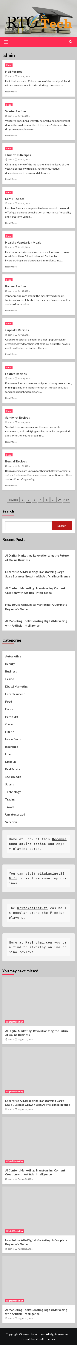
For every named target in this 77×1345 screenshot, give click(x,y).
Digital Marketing (16, 686)
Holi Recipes (13, 71)
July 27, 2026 (24, 116)
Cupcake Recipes (17, 330)
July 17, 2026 (24, 466)
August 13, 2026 (25, 1318)
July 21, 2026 (24, 335)
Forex (9, 709)
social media (13, 776)
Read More (11, 91)
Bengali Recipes (16, 461)
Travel (9, 807)
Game (9, 724)
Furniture (11, 716)
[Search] (70, 41)
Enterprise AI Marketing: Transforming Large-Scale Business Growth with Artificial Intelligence (37, 574)
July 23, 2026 (24, 247)
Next (66, 499)
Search (8, 511)
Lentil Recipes (14, 198)
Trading (10, 799)
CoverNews (29, 1339)
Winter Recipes (16, 111)
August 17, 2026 (25, 1179)
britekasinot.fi (32, 908)
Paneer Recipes (16, 286)
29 (59, 499)
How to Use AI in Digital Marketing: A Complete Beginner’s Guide (36, 607)
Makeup (10, 761)
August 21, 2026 (25, 1039)
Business (11, 671)
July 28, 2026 (24, 76)
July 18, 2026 (24, 422)
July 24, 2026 (24, 203)
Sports (9, 784)
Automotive (13, 656)
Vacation (11, 822)
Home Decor (13, 739)
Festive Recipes (16, 373)
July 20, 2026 (24, 378)
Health (9, 731)
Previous (13, 499)
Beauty (10, 664)
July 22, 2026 (24, 291)
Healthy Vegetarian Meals (23, 242)
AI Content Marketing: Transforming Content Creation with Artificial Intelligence (35, 590)
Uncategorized (15, 814)
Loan (8, 754)
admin (11, 76)
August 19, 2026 (25, 1109)
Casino (9, 679)
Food (8, 65)
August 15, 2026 (25, 1249)
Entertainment (15, 694)
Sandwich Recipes (17, 417)
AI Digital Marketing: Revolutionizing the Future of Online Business (37, 558)
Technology (13, 792)
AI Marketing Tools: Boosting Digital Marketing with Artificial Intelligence (36, 623)
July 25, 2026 (24, 159)
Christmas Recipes (18, 155)
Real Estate (12, 769)
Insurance (11, 746)
